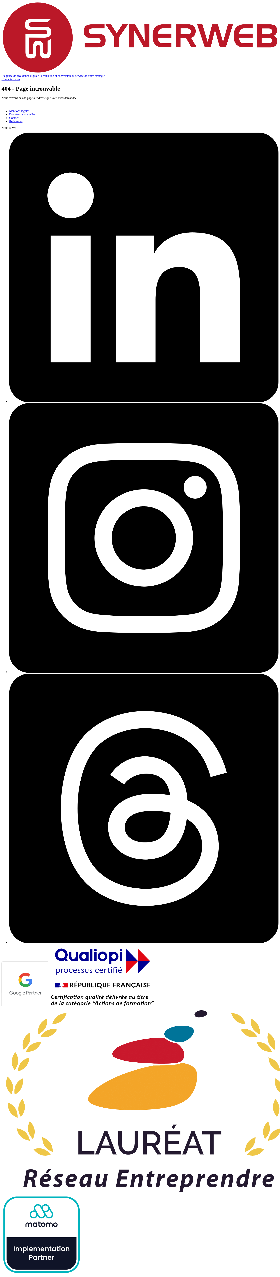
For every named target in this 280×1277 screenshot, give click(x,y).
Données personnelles (22, 114)
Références (15, 121)
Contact (13, 117)
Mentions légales (19, 111)
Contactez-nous (11, 79)
